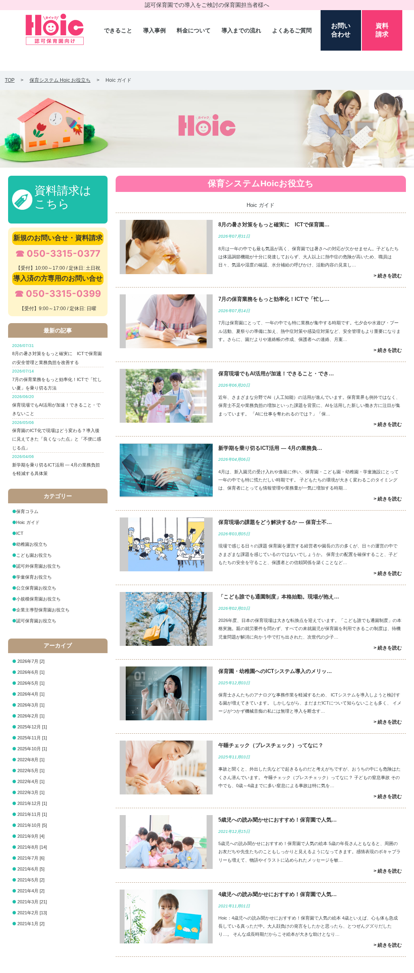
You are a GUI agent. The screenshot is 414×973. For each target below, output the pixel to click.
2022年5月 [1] (30, 770)
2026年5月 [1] (30, 683)
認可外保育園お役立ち (38, 566)
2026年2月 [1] (30, 715)
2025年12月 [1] (32, 726)
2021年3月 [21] (32, 901)
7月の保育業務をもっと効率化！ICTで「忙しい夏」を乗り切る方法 (57, 379)
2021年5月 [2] (30, 879)
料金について (194, 30)
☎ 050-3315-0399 (58, 293)
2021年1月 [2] (30, 923)
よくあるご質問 (292, 30)
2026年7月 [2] (30, 661)
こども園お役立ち (34, 555)
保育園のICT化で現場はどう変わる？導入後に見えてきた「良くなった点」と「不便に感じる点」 (56, 435)
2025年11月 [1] (32, 737)
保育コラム (27, 511)
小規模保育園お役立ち (38, 598)
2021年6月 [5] (30, 869)
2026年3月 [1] (30, 705)
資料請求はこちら (62, 197)
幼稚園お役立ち (31, 544)
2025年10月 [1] (32, 748)
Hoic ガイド (28, 522)
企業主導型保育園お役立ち (43, 609)
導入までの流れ (241, 30)
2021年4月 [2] (30, 890)
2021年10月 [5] (32, 825)
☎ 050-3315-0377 (57, 253)
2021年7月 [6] (30, 858)
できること (118, 30)
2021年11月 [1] (32, 814)
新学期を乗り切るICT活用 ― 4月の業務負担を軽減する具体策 (56, 465)
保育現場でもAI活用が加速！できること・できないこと (56, 405)
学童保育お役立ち (34, 577)
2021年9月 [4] (30, 836)
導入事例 (154, 30)
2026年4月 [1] (30, 694)
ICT (19, 533)
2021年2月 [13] (32, 912)
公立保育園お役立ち (36, 588)
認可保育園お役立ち (36, 620)
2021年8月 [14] (32, 847)
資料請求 (382, 30)
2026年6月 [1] (30, 672)
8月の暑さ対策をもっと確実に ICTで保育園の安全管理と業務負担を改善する (57, 354)
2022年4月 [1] (30, 781)
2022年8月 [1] (30, 759)
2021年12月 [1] (32, 803)
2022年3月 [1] (30, 792)
